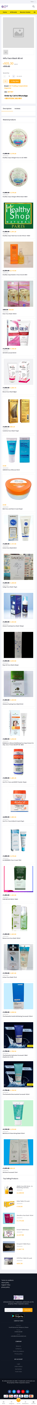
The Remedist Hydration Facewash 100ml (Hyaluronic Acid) (15, 1056)
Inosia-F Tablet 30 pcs (23, 1229)
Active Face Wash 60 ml (10, 548)
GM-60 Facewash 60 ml (9, 353)
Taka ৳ (32, 1)
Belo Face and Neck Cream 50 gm (13, 509)
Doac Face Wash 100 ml (9, 314)
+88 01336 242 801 (13, 98)
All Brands (13, 12)
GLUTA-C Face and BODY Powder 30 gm (14, 782)
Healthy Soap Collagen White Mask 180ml (15, 196)
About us (18, 1346)
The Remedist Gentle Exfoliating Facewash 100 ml (18, 1016)
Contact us (18, 1348)
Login (18, 1364)
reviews (17, 108)
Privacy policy (18, 1354)
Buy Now (15, 81)
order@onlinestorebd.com (18, 1336)
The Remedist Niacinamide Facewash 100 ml (16, 1094)
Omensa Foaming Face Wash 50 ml (13, 704)
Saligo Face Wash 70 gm (10, 587)
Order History (18, 1366)
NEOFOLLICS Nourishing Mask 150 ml (14, 1133)
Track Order (18, 1371)
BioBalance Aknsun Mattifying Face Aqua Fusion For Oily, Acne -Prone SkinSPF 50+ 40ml (18, 744)
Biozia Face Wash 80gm (10, 392)
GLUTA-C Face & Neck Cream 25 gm (13, 821)
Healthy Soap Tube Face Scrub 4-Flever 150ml (16, 235)
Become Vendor (25, 12)
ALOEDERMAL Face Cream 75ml (12, 860)
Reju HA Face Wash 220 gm (11, 665)
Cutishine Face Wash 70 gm (11, 431)
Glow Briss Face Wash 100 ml (25, 1215)
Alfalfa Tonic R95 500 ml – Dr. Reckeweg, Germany (25, 1187)
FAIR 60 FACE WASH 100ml (10, 899)
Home (5, 12)
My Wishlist (18, 1369)
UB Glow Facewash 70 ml (10, 1172)
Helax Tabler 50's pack (23, 1201)
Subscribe (28, 1310)
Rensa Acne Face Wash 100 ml (11, 938)
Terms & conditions (18, 1351)
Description (7, 108)
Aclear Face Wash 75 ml (10, 977)
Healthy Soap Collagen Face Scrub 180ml (15, 157)
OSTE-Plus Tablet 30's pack (24, 1258)
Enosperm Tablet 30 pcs (23, 1244)
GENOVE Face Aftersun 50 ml (11, 470)
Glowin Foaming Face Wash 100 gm (13, 626)
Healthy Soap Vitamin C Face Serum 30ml (15, 275)
